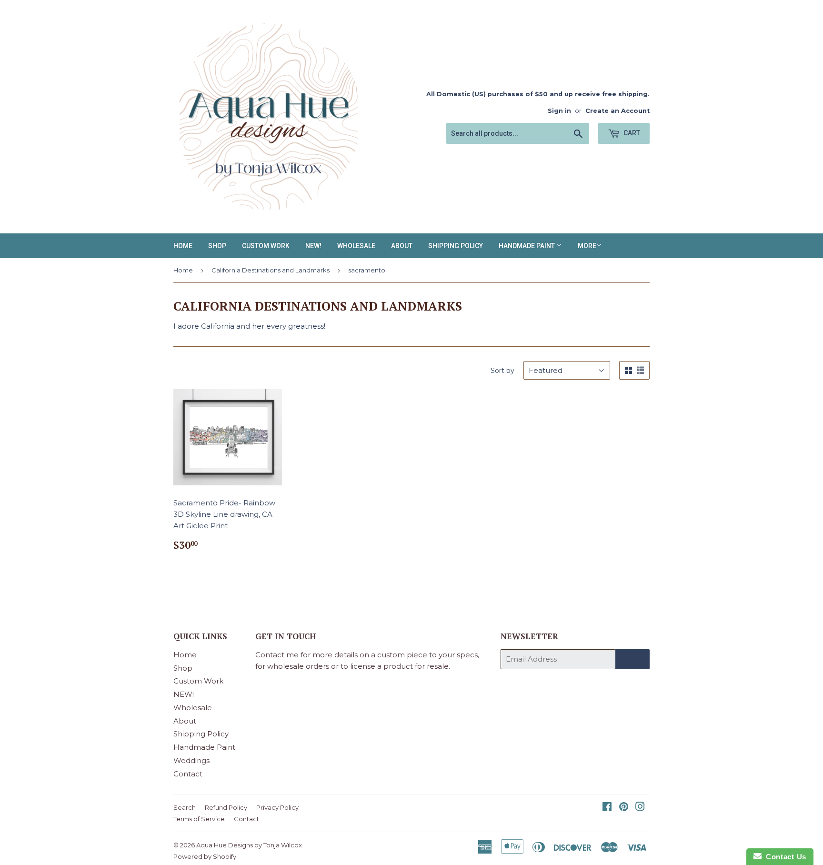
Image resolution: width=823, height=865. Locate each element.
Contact (187, 773)
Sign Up (632, 659)
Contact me (277, 654)
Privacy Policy (277, 807)
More (587, 246)
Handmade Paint (527, 246)
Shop (217, 246)
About (401, 246)
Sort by (502, 370)
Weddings (191, 760)
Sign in (559, 110)
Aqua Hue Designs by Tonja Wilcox (249, 845)
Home (182, 246)
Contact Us (784, 857)
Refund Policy (226, 807)
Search (184, 807)
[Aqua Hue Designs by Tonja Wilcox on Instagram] (640, 807)
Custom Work (266, 246)
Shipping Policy (455, 246)
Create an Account (617, 110)
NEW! (313, 246)
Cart (631, 133)
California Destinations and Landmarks (270, 270)
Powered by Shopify (204, 856)
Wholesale (356, 246)
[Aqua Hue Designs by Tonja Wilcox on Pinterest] (624, 807)
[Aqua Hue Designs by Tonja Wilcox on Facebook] (607, 807)
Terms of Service (199, 819)
